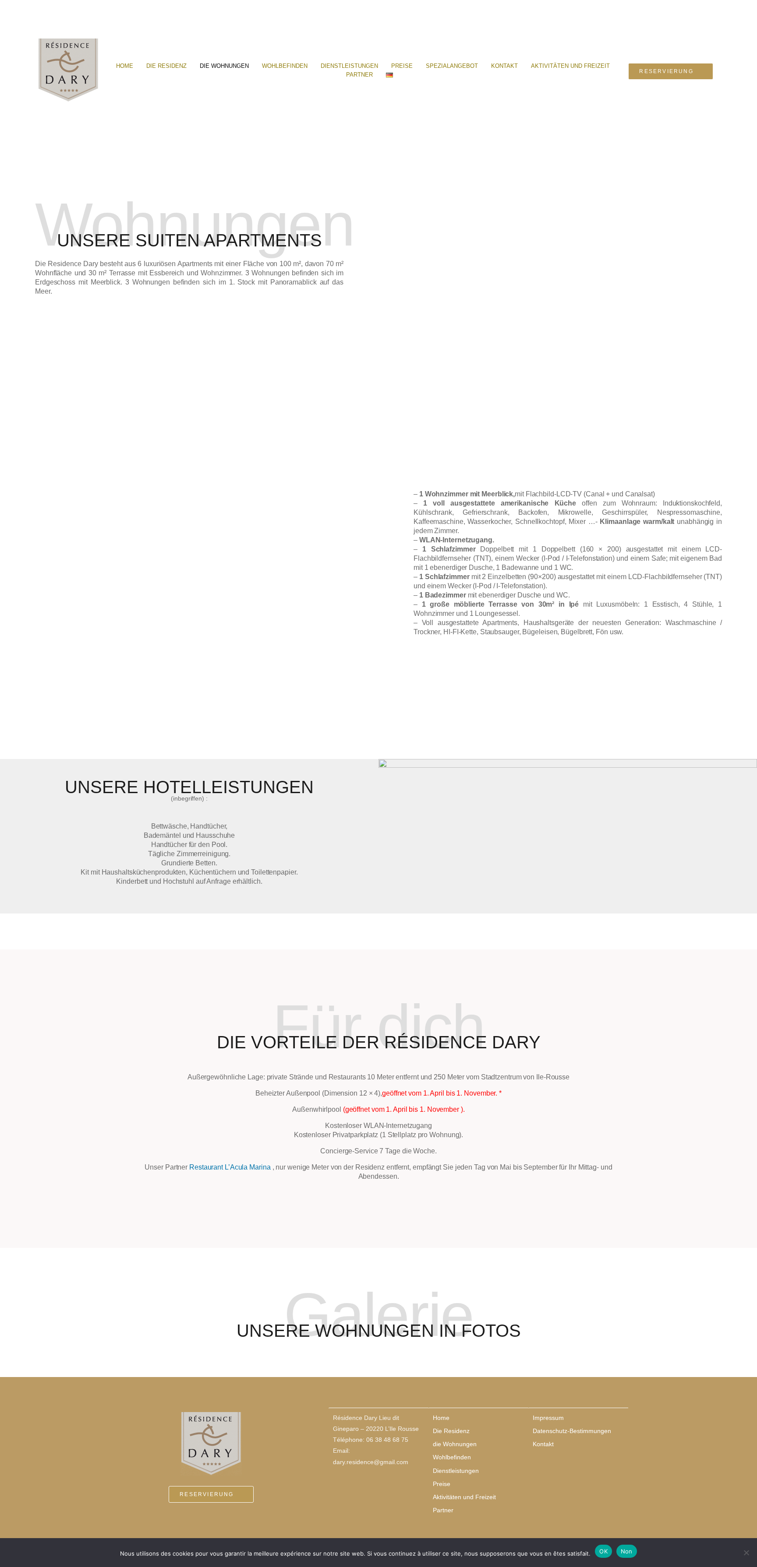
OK (603, 1551)
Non (627, 1551)
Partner (359, 74)
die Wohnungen (224, 66)
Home (124, 66)
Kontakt (504, 66)
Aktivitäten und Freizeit (570, 66)
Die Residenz (166, 66)
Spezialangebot (452, 66)
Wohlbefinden (285, 66)
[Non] (746, 1552)
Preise (402, 66)
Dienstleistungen (349, 66)
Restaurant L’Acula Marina (230, 1167)
